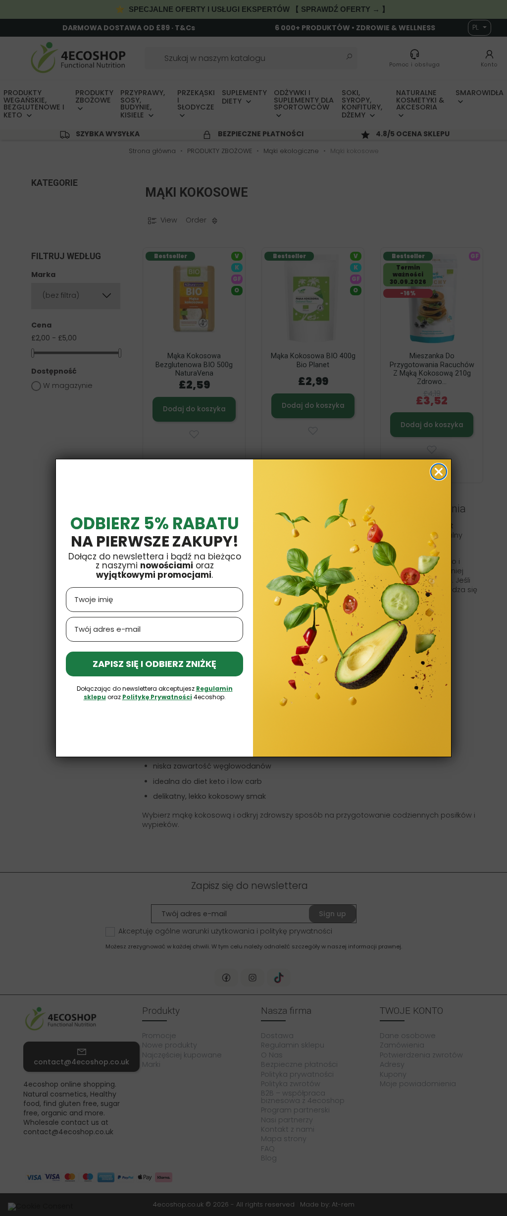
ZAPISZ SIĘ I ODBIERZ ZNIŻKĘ (154, 664)
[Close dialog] (439, 472)
